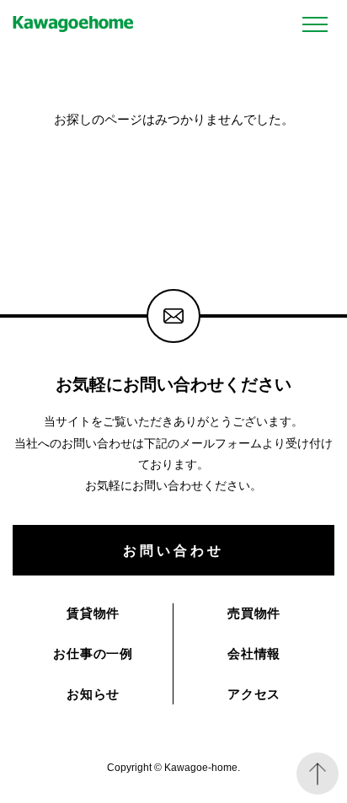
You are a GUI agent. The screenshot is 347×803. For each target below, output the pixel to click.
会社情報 (253, 653)
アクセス (253, 694)
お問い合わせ (173, 550)
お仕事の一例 (93, 653)
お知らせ (93, 694)
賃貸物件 (93, 613)
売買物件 (253, 613)
